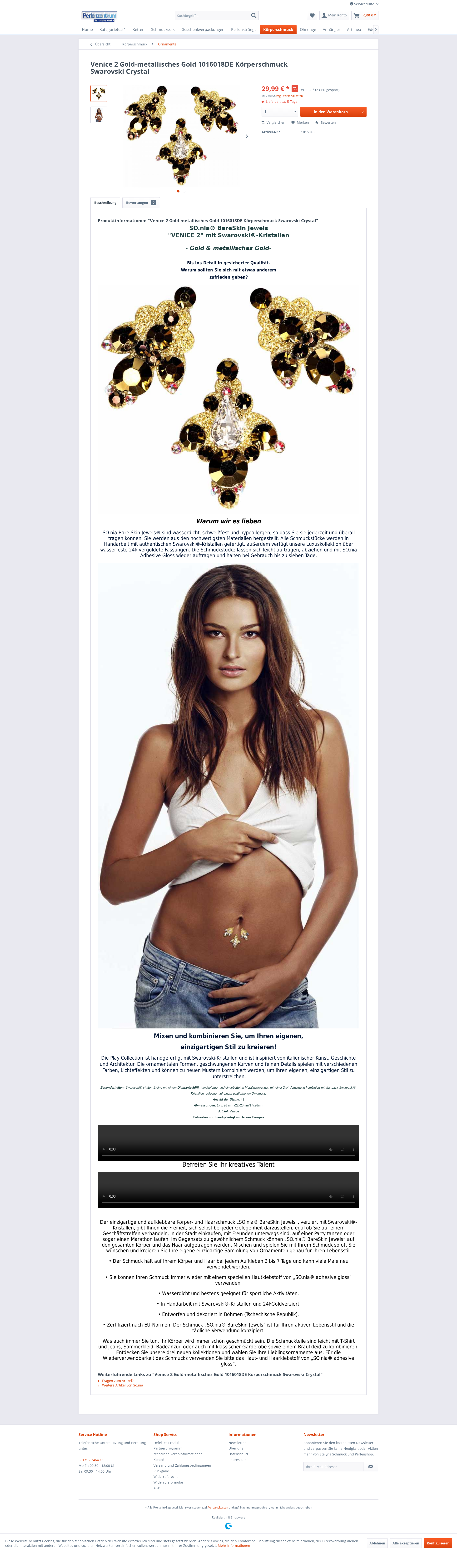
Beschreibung (105, 202)
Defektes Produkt (167, 1442)
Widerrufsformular (169, 1482)
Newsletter (237, 1442)
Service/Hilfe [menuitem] (364, 4)
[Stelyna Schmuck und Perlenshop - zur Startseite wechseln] (99, 17)
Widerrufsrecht (166, 1476)
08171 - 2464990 (91, 1460)
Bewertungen (140, 202)
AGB (157, 1488)
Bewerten (328, 122)
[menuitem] (217, 15)
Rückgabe (161, 1471)
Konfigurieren (438, 1543)
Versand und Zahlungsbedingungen (182, 1465)
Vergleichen (275, 122)
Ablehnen (377, 1543)
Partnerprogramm (168, 1448)
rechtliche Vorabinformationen (178, 1454)
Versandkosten (218, 1507)
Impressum (237, 1459)
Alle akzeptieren (405, 1543)
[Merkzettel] (312, 15)
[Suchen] (254, 15)
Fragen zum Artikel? (117, 1380)
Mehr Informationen (234, 1545)
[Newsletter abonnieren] (370, 1466)
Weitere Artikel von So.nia (122, 1385)
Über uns (235, 1448)
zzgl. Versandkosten (289, 96)
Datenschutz (238, 1454)
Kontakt (160, 1459)
